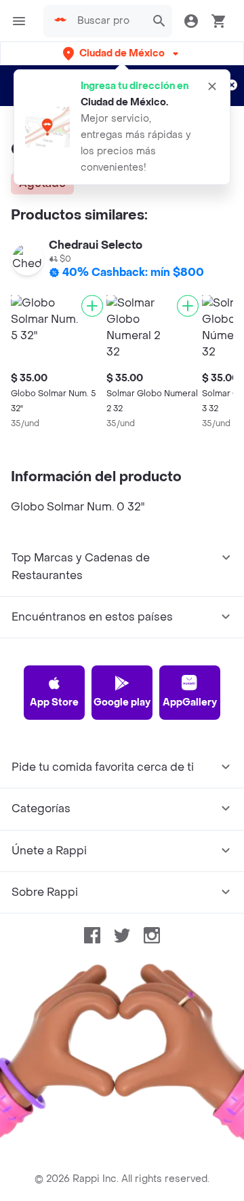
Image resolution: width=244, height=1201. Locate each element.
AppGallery (190, 702)
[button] (122, 53)
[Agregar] (92, 306)
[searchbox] (107, 21)
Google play (122, 702)
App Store (54, 702)
